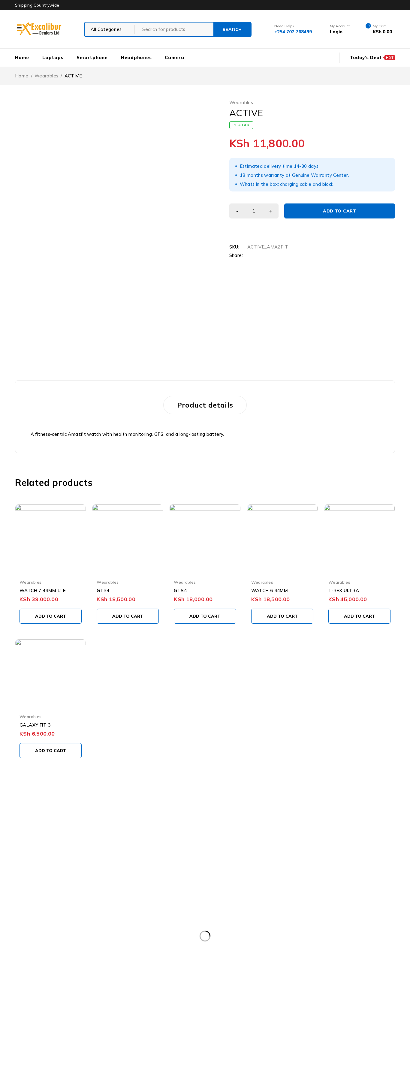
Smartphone (351, 1014)
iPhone (133, 990)
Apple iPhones (96, 977)
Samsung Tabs (206, 1014)
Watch (116, 1027)
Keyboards (229, 990)
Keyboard (194, 990)
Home (22, 76)
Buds (318, 977)
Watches (147, 1027)
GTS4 (180, 590)
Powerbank (77, 1002)
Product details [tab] (205, 404)
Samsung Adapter (156, 1002)
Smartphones (54, 1027)
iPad (81, 990)
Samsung (113, 1002)
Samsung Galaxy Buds (307, 1002)
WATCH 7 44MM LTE (43, 590)
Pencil (46, 1002)
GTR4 (103, 590)
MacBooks (296, 990)
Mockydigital (167, 1070)
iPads (105, 990)
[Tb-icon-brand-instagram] (86, 894)
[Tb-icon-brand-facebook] (41, 894)
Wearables (46, 76)
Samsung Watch (253, 1014)
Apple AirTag (259, 965)
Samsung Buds (204, 1002)
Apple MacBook (141, 977)
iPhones (162, 990)
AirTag (108, 965)
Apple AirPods (216, 965)
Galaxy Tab (51, 990)
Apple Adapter (171, 965)
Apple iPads (336, 965)
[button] (51, 616)
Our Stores (55, 857)
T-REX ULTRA (343, 590)
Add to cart (339, 211)
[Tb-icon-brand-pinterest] (41, 911)
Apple (136, 965)
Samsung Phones (116, 1014)
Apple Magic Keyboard (195, 977)
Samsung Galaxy (251, 1002)
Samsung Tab (162, 1014)
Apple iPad (298, 965)
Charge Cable (352, 977)
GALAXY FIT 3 (35, 725)
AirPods (79, 965)
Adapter (48, 965)
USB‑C (88, 1027)
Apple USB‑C (285, 977)
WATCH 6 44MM (269, 590)
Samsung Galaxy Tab (61, 1014)
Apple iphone (53, 977)
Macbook (263, 990)
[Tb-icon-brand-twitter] (63, 894)
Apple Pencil (245, 977)
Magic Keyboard (337, 990)
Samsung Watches (304, 1014)
